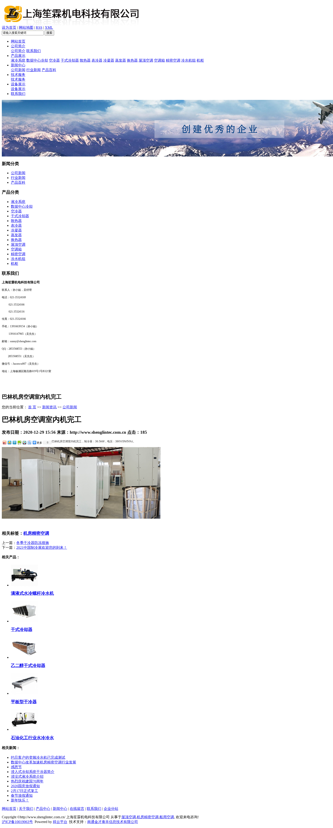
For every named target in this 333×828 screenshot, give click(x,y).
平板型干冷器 (24, 701)
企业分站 (111, 809)
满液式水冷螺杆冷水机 (32, 593)
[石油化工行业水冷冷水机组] (24, 729)
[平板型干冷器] (24, 693)
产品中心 (43, 809)
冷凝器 (108, 60)
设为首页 (9, 27)
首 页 (32, 407)
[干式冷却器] (24, 621)
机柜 (200, 60)
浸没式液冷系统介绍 (27, 776)
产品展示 (18, 56)
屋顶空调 (146, 60)
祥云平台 (60, 822)
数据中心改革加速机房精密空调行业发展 (43, 762)
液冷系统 (18, 60)
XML (49, 27)
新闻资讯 (49, 407)
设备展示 (18, 84)
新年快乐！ (20, 800)
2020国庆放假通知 (25, 786)
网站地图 (26, 27)
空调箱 (159, 60)
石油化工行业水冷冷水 (32, 737)
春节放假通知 (22, 795)
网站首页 (18, 41)
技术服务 (18, 75)
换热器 (132, 60)
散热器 (85, 60)
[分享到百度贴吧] (29, 442)
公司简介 (18, 46)
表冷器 (97, 60)
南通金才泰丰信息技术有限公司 (112, 822)
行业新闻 (33, 70)
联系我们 (33, 51)
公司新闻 (18, 70)
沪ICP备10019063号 (17, 822)
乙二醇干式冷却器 (28, 665)
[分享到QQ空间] (9, 442)
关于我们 (26, 809)
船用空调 (166, 817)
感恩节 (16, 767)
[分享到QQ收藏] (24, 442)
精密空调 (173, 60)
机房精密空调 (36, 533)
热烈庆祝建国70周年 (27, 781)
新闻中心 (18, 65)
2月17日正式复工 (24, 791)
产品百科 (49, 70)
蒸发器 (120, 60)
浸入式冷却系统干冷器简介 (32, 772)
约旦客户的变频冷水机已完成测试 (38, 757)
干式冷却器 (70, 60)
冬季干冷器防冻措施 (32, 543)
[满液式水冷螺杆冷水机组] (24, 585)
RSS (39, 27)
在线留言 (77, 809)
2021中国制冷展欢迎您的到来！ (41, 547)
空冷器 (54, 60)
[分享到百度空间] (19, 442)
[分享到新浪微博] (4, 442)
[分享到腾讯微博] (14, 442)
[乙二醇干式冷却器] (24, 657)
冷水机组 (188, 60)
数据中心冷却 (37, 60)
